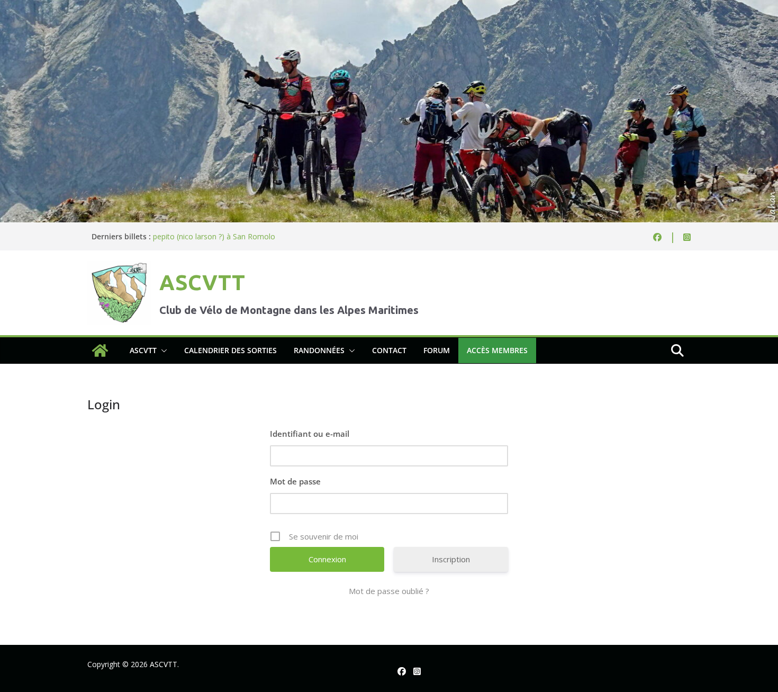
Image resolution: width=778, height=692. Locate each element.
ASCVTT (202, 282)
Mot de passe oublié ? (389, 591)
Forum (436, 350)
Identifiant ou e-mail (309, 433)
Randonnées (319, 350)
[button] (162, 350)
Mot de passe (295, 481)
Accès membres (497, 350)
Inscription (451, 559)
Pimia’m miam (177, 232)
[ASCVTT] (389, 7)
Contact (389, 350)
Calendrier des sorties (230, 350)
